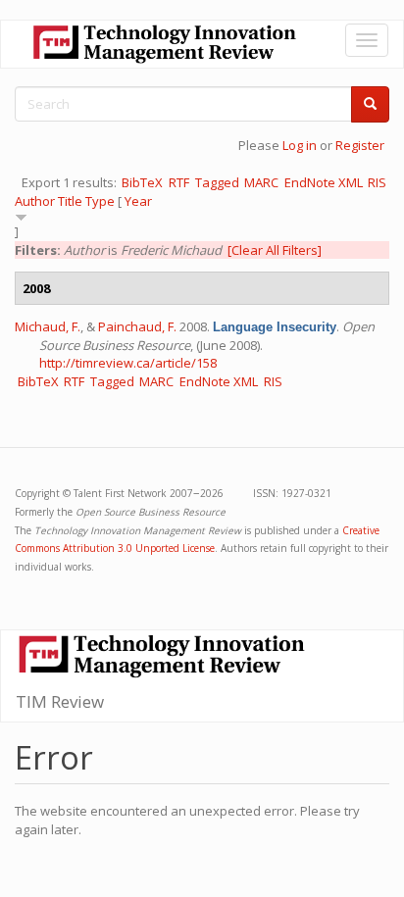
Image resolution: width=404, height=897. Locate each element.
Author (35, 201)
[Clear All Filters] (274, 250)
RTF (179, 182)
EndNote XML (323, 182)
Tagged (217, 182)
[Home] (165, 44)
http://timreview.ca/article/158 (128, 363)
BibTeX (142, 182)
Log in (299, 145)
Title (70, 201)
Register (359, 145)
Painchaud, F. (137, 326)
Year (138, 201)
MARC (261, 182)
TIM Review (60, 701)
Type (100, 201)
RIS (377, 182)
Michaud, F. (47, 326)
